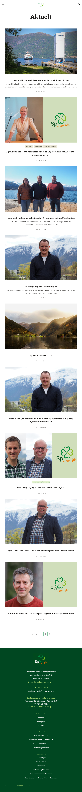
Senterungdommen (41, 748)
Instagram (41, 722)
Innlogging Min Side (41, 770)
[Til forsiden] (41, 7)
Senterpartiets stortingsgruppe (41, 698)
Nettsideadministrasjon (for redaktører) (41, 778)
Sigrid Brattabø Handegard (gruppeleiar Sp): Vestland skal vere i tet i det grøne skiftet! (41, 153)
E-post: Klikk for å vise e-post (41, 682)
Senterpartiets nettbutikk (41, 774)
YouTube (41, 726)
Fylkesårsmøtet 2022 (41, 355)
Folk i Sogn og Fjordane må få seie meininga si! (41, 487)
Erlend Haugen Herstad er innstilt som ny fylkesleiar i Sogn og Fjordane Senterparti (41, 420)
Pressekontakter (41, 687)
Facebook (41, 718)
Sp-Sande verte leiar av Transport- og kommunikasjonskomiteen (41, 613)
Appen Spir (41, 758)
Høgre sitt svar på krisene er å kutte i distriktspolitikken (41, 80)
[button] (79, 4)
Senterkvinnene (41, 736)
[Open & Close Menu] (3, 4)
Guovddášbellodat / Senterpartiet (41, 740)
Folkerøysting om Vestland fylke (41, 286)
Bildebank (41, 766)
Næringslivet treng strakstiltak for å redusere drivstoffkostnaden (41, 218)
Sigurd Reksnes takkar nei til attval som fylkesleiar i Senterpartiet (41, 550)
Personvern (9, 786)
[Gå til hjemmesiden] (41, 665)
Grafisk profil (41, 762)
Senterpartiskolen (41, 744)
